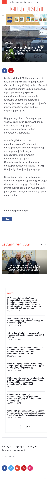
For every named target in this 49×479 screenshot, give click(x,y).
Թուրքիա (6, 450)
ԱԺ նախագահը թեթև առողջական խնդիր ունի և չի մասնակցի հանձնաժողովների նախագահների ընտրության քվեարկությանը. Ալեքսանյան (25, 381)
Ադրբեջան (32, 447)
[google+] (17, 468)
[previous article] (45, 2)
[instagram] (30, 468)
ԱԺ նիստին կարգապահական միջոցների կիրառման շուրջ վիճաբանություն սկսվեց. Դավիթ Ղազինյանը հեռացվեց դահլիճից (26, 413)
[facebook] (4, 70)
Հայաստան (9, 43)
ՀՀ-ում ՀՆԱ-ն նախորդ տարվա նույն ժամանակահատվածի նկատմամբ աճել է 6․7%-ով (25, 335)
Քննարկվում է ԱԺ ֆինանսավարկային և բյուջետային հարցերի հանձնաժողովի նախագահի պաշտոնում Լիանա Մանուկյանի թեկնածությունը (25, 350)
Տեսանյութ (7, 447)
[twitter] (11, 468)
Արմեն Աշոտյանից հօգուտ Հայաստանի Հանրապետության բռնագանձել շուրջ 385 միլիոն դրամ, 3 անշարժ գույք (25, 366)
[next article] (41, 2)
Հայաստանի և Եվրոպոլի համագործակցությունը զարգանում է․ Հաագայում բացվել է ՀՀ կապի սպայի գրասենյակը (24, 397)
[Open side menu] (3, 15)
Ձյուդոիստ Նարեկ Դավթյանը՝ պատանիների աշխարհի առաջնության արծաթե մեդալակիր (25, 321)
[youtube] (11, 70)
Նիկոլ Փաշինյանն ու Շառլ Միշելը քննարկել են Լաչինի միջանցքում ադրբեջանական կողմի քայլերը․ (24, 267)
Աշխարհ (20, 447)
